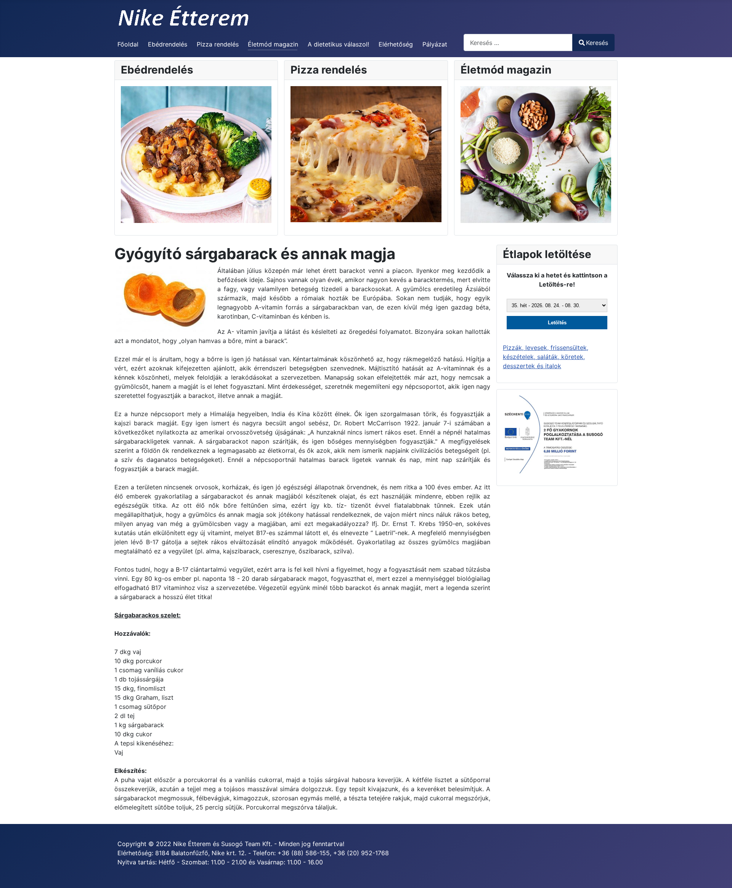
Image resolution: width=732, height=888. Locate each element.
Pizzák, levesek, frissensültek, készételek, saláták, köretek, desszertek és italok (545, 357)
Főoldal (127, 44)
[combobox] (518, 42)
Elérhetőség (396, 44)
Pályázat (434, 44)
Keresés (597, 42)
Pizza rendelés (218, 44)
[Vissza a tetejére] (718, 874)
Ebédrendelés (167, 44)
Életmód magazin (273, 44)
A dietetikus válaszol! (338, 44)
